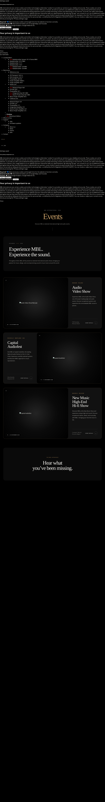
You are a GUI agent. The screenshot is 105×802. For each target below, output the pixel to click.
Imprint (10, 29)
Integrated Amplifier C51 (17, 107)
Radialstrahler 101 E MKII (17, 61)
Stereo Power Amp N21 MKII (20, 95)
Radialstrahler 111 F (16, 63)
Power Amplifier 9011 (16, 82)
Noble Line (13, 84)
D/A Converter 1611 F (16, 77)
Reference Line (14, 72)
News (11, 129)
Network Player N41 (17, 88)
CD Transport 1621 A (16, 75)
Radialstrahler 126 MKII (18, 68)
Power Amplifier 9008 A (17, 81)
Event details (90, 323)
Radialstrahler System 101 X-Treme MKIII (23, 59)
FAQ (11, 121)
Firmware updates (15, 123)
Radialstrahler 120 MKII (18, 67)
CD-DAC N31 (13, 89)
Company (6, 125)
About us (12, 127)
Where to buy (7, 118)
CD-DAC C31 (13, 103)
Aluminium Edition (14, 116)
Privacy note (4, 29)
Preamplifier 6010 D (16, 79)
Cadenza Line (14, 98)
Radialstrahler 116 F (16, 65)
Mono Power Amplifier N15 (18, 97)
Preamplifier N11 (15, 91)
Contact (5, 134)
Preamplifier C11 (15, 105)
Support (5, 120)
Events (12, 130)
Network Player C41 (16, 102)
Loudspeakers (7, 58)
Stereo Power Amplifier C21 (18, 109)
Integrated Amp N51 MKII (19, 93)
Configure (16, 29)
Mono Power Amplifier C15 (18, 111)
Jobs (11, 132)
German (52, 146)
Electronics (6, 70)
